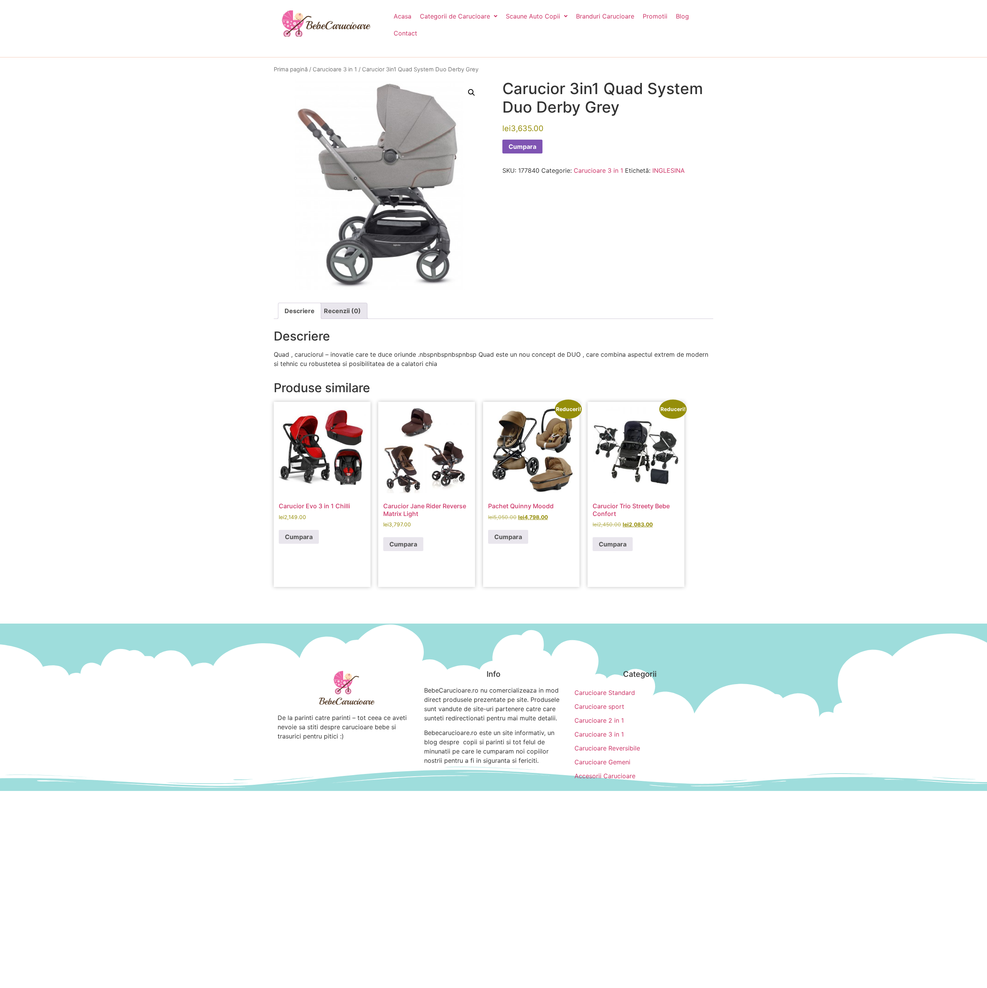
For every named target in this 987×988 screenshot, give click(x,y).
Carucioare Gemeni (602, 762)
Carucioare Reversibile (607, 748)
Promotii (655, 16)
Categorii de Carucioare (455, 16)
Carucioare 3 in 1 (335, 69)
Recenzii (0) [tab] (342, 311)
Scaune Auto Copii (533, 16)
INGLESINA (668, 170)
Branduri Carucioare (605, 16)
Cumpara (522, 146)
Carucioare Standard (604, 692)
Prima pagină (291, 69)
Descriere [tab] (300, 311)
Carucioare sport (599, 706)
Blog (682, 16)
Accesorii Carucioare (604, 776)
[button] (459, 16)
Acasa (402, 16)
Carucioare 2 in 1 (599, 720)
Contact (405, 33)
